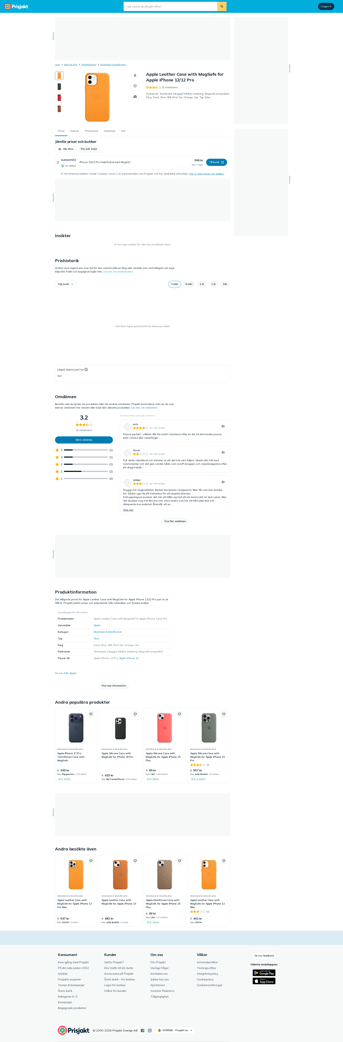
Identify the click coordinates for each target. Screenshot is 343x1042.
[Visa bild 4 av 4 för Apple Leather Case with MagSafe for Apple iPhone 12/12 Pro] (59, 109)
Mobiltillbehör (88, 64)
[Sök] (222, 6)
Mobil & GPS (71, 64)
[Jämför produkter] (135, 97)
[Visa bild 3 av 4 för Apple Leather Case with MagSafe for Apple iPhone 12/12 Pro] (59, 98)
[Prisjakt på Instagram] (150, 1030)
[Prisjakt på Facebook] (142, 1030)
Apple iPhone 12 (129, 658)
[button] (135, 75)
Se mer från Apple (65, 673)
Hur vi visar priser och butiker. (206, 173)
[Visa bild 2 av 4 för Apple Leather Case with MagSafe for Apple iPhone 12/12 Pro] (59, 86)
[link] (175, 431)
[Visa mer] (58, 162)
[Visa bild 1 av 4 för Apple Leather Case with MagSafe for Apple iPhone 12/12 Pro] (59, 75)
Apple (97, 625)
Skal (96, 638)
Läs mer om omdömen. (144, 407)
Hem (57, 64)
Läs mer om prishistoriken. (118, 271)
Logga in (326, 6)
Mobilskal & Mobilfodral (113, 64)
